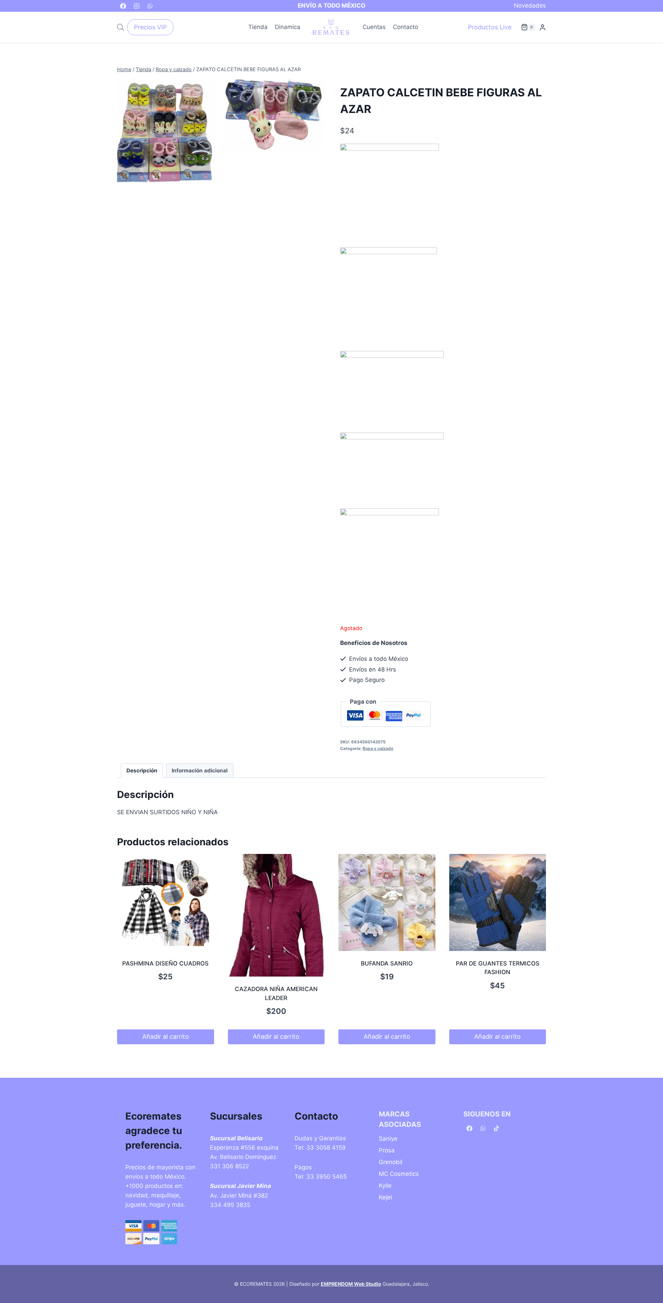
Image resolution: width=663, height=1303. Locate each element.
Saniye (388, 1138)
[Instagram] (136, 6)
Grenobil (390, 1162)
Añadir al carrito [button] (165, 1036)
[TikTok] (496, 1128)
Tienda (258, 26)
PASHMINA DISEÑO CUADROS (165, 963)
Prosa (387, 1150)
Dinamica (287, 26)
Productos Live (489, 27)
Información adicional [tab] (200, 770)
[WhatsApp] (150, 6)
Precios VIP (150, 27)
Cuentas (374, 26)
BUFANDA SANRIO (387, 963)
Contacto (405, 26)
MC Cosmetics (399, 1173)
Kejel (385, 1197)
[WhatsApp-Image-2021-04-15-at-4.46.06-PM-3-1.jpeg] (273, 114)
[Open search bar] (120, 27)
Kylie (385, 1185)
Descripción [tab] (141, 770)
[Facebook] (123, 6)
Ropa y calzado (378, 748)
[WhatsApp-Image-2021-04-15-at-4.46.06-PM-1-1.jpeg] (167, 132)
